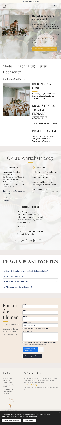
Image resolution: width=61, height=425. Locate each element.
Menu (57, 6)
